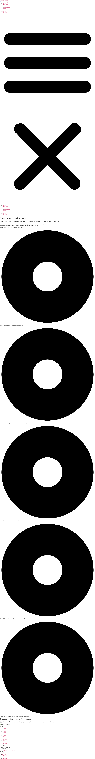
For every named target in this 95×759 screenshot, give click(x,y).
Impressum (4, 754)
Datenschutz (4, 755)
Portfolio (4, 8)
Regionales (4, 12)
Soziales (4, 11)
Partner (3, 9)
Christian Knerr (7, 7)
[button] (47, 109)
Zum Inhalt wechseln (4, 0)
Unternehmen (5, 4)
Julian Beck (6, 6)
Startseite (4, 3)
